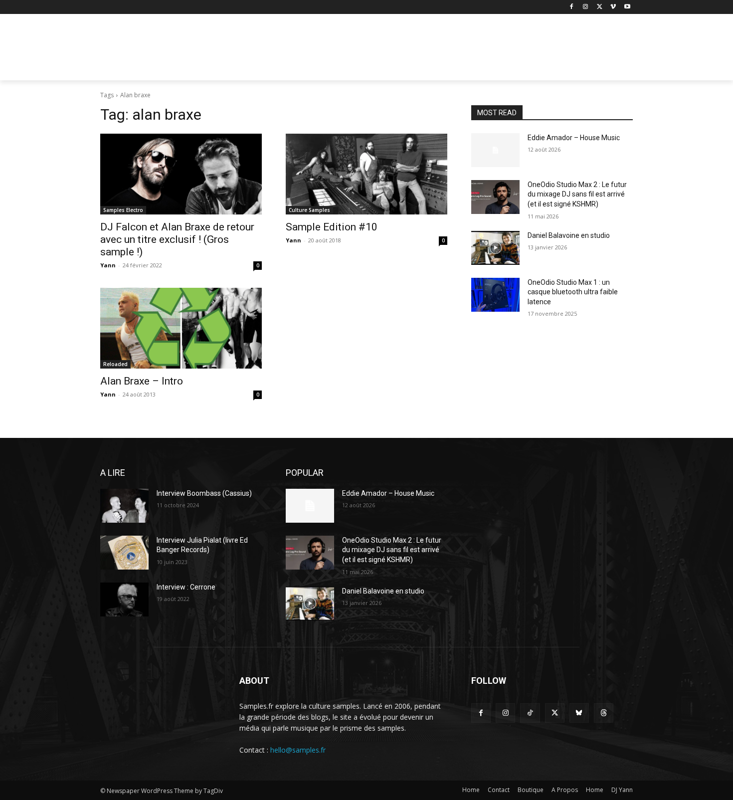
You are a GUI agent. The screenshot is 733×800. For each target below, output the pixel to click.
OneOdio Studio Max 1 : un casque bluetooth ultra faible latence (573, 292)
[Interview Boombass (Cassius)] (124, 506)
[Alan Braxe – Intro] (181, 328)
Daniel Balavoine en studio (569, 235)
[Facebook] (571, 7)
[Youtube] (627, 7)
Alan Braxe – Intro (141, 381)
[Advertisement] (441, 50)
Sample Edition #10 (331, 227)
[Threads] (603, 713)
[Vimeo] (613, 7)
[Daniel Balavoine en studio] (495, 248)
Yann (108, 265)
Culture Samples (309, 209)
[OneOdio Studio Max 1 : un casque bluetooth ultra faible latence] (495, 295)
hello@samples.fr (298, 750)
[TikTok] (530, 713)
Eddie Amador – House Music (574, 138)
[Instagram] (585, 7)
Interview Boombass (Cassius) (204, 493)
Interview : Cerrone (186, 587)
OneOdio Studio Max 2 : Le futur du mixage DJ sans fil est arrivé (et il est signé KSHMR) (577, 194)
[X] (599, 7)
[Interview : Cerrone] (124, 599)
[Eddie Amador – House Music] (495, 150)
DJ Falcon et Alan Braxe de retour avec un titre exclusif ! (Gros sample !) (177, 239)
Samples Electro (123, 209)
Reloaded (115, 364)
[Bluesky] (579, 713)
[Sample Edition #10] (366, 174)
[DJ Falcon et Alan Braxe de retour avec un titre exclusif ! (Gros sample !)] (181, 174)
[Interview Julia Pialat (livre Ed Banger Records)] (124, 553)
